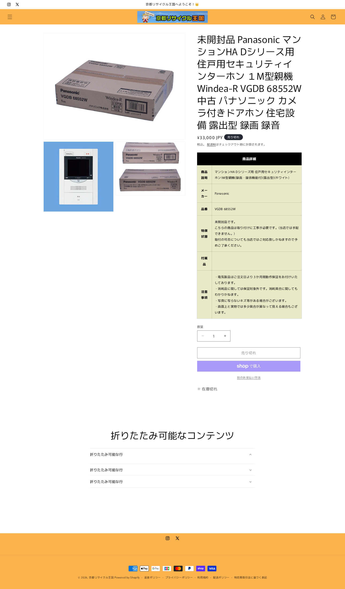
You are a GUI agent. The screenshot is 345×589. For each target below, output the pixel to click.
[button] (10, 17)
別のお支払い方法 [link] (249, 377)
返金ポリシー (152, 577)
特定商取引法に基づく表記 (250, 577)
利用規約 (202, 577)
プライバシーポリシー (179, 577)
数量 (200, 326)
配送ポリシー (221, 577)
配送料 (211, 144)
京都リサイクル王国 (101, 577)
